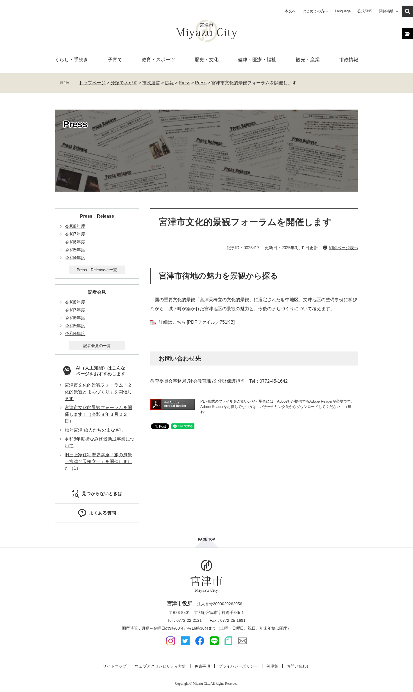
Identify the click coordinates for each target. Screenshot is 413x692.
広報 (169, 82)
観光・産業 (308, 59)
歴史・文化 (207, 59)
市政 (348, 59)
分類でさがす (123, 82)
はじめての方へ (315, 11)
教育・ (158, 59)
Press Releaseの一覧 (97, 269)
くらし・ (71, 59)
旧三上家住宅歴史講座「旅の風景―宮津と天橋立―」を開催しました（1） (98, 461)
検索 (407, 11)
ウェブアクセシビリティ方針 (160, 666)
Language (343, 11)
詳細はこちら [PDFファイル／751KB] (197, 322)
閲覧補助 (386, 11)
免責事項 (202, 666)
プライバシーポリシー (238, 666)
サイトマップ (114, 666)
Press (184, 82)
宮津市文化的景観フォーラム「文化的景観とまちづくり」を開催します (98, 392)
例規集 (272, 666)
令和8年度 (75, 226)
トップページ (92, 82)
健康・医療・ (257, 59)
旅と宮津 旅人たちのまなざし (94, 430)
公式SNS (364, 11)
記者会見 (97, 292)
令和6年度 (75, 242)
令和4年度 (75, 257)
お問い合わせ (298, 666)
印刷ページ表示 (343, 247)
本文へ (290, 11)
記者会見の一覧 (97, 345)
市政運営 (151, 82)
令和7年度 (75, 234)
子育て (115, 59)
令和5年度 (75, 250)
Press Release (97, 216)
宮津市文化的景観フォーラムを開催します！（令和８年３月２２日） (98, 414)
